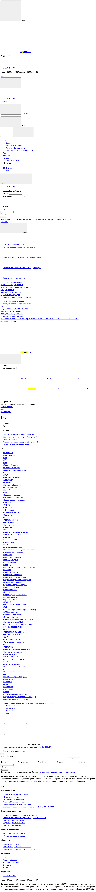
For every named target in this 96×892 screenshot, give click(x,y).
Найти (15, 321)
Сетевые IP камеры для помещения (15, 287)
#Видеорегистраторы (11, 495)
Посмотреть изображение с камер (17, 444)
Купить (2, 753)
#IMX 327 (6, 493)
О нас (8, 143)
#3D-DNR (6, 637)
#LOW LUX (7, 475)
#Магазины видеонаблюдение (15, 677)
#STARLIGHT (8, 453)
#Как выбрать (8, 525)
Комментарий (62, 762)
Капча (3, 209)
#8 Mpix (6, 629)
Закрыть (5, 101)
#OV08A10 (7, 602)
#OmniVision (8, 527)
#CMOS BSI (7, 555)
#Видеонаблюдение (11, 465)
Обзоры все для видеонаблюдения (19, 151)
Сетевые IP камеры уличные (12, 285)
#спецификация (9, 562)
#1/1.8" (6, 669)
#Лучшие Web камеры (12, 664)
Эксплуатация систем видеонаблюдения (20, 437)
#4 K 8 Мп (7, 570)
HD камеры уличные (11, 797)
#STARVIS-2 (7, 682)
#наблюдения (8, 522)
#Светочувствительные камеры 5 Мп (18, 649)
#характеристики (10, 488)
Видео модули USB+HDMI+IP (12, 309)
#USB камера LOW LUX (12, 639)
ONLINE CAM (8, 168)
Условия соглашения (14, 146)
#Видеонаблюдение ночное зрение (17, 580)
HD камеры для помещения (11, 292)
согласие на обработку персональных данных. (53, 219)
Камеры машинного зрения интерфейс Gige (20, 815)
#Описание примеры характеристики (18, 619)
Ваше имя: (5, 194)
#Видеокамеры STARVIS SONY (15, 577)
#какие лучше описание (12, 547)
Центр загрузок (10, 439)
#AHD (5, 674)
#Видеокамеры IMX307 (12, 679)
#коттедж (7, 565)
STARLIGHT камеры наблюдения (13, 282)
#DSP (5, 607)
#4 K (5, 644)
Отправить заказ (4, 769)
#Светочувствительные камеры (15, 470)
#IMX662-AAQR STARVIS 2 (13, 615)
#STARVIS (7, 483)
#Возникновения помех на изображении (19, 567)
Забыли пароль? (7, 407)
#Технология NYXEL (11, 540)
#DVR (5, 458)
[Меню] (11, 6)
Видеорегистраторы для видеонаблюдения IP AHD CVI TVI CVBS (28, 807)
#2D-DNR (6, 662)
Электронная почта (8, 404)
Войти (2, 409)
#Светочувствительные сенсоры (16, 532)
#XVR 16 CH (7, 507)
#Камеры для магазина (12, 652)
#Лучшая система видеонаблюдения (17, 624)
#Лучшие (6, 592)
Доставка (9, 166)
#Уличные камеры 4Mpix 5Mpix (15, 667)
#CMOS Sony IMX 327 (11, 520)
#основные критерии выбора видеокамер (19, 610)
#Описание (7, 515)
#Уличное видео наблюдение (14, 605)
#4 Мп (5, 517)
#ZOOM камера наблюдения (14, 582)
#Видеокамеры (12, 706)
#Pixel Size (7, 545)
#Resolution (7, 537)
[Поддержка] (11, 82)
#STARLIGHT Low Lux (11, 512)
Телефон (21, 762)
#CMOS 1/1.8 (8, 647)
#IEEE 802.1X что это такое (13, 659)
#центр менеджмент (11, 597)
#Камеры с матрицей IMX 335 (14, 622)
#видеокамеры (9, 455)
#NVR (5, 460)
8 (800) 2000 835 (9, 68)
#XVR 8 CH (7, 505)
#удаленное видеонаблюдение (15, 585)
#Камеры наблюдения (12, 485)
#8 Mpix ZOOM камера (11, 617)
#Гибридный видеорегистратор (15, 497)
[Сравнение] (11, 342)
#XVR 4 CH (7, 502)
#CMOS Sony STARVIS (11, 478)
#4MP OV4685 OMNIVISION (13, 627)
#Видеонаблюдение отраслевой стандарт (19, 697)
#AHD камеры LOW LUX (12, 634)
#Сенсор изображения (12, 557)
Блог (5, 153)
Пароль (33, 404)
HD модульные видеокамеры (12, 314)
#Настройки (8, 687)
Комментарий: (6, 207)
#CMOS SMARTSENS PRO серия (15, 632)
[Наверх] (10, 399)
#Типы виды (8, 689)
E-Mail (40, 762)
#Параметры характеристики (15, 595)
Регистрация (6, 412)
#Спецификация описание (13, 642)
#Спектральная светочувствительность (19, 550)
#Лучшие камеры (10, 600)
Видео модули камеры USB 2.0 (12, 301)
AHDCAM (4, 76)
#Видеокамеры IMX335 (12, 654)
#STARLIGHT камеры (11, 468)
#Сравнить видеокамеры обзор (15, 699)
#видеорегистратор (11, 587)
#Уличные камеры (10, 572)
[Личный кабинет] (10, 332)
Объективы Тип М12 (9, 319)
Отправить (3, 217)
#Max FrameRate (9, 530)
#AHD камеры (8, 510)
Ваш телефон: (6, 196)
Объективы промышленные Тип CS (31, 319)
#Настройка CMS (10, 590)
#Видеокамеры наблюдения (14, 500)
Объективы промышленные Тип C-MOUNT (61, 319)
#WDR (5, 684)
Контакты (7, 158)
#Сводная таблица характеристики (17, 672)
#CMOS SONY (8, 480)
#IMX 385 (9, 713)
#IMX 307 (6, 490)
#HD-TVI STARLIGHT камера (14, 657)
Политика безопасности (15, 148)
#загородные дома (10, 560)
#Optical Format (9, 542)
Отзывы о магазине (11, 161)
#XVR (5, 463)
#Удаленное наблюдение (13, 552)
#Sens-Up (6, 692)
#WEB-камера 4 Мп (10, 612)
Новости (6, 156)
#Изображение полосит (12, 575)
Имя (2, 762)
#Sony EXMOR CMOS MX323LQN (15, 694)
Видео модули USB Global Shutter (16, 825)
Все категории (24, 232)
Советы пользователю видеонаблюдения (20, 442)
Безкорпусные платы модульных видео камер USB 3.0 (24, 818)
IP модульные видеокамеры (12, 316)
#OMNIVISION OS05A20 (12, 535)
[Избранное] (30, 342)
